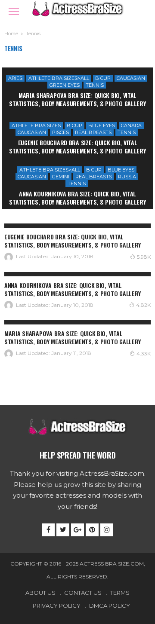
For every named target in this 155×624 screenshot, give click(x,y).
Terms (120, 592)
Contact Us (83, 592)
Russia (127, 177)
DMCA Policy (109, 605)
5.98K (144, 257)
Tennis (95, 85)
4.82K (143, 305)
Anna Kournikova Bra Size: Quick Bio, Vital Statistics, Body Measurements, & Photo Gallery (77, 197)
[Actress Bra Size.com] (77, 8)
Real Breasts (93, 132)
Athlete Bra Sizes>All (58, 78)
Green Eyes (65, 85)
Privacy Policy (57, 605)
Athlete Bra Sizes (36, 125)
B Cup (103, 78)
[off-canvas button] (14, 11)
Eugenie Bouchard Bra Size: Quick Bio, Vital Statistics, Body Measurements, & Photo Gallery (77, 146)
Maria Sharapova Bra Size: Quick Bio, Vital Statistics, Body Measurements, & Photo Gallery (77, 99)
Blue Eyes (101, 125)
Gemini (60, 177)
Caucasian (131, 78)
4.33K (143, 353)
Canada (131, 125)
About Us (40, 592)
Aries (15, 78)
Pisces (60, 132)
